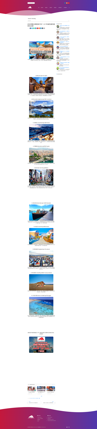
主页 (38, 7)
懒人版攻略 (65, 7)
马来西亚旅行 (60, 7)
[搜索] (69, 7)
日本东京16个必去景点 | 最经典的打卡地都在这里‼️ (53, 392)
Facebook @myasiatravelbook (51, 419)
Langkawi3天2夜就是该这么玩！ (64, 46)
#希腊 (39, 398)
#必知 (33, 398)
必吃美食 (42, 7)
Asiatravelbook (50, 417)
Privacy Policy (39, 417)
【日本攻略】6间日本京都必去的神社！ (33, 392)
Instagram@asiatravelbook (52, 420)
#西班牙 (37, 398)
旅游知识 (46, 7)
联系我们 (38, 419)
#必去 (31, 398)
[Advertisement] (41, 35)
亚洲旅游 (51, 7)
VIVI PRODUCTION (43, 427)
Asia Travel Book (35, 427)
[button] (30, 28)
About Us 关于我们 (40, 418)
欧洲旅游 (55, 7)
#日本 (35, 398)
